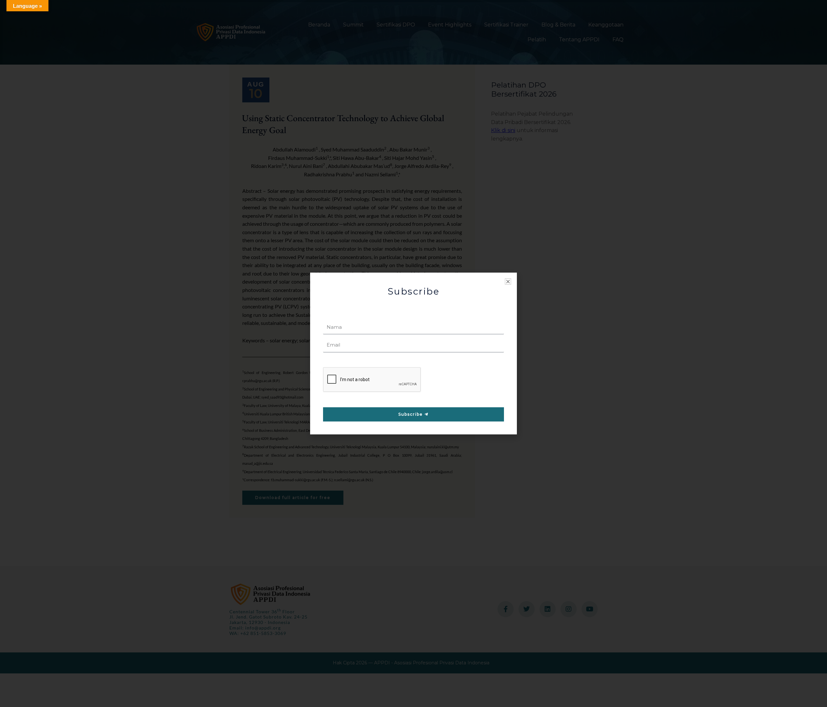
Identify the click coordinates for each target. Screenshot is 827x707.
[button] (508, 281)
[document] (413, 353)
